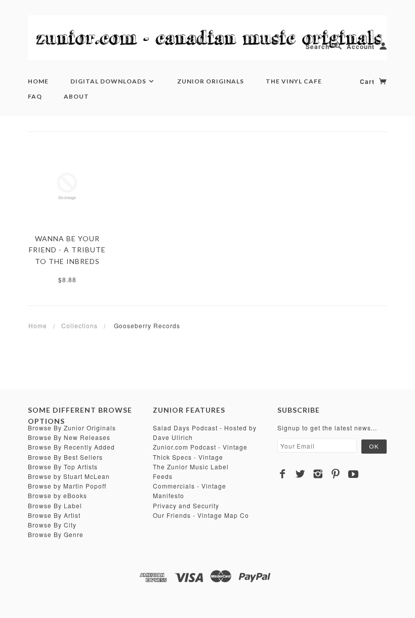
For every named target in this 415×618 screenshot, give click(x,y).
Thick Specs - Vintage (188, 457)
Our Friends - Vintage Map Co (201, 515)
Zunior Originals (210, 81)
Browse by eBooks (57, 495)
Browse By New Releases (69, 437)
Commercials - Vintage (189, 485)
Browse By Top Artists (63, 466)
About (76, 96)
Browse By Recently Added (71, 447)
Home (38, 81)
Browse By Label (55, 505)
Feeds (163, 476)
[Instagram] (318, 474)
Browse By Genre (56, 534)
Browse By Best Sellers (65, 457)
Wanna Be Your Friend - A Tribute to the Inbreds (67, 250)
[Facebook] (282, 474)
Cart (368, 81)
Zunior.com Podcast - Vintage (200, 447)
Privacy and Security (186, 505)
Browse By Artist (54, 515)
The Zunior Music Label (191, 466)
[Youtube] (353, 474)
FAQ (35, 96)
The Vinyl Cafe (294, 81)
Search (317, 46)
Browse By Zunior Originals (72, 427)
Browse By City (52, 524)
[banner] (207, 37)
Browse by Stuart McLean (69, 476)
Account (361, 46)
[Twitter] (300, 474)
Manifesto (168, 495)
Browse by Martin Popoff (67, 485)
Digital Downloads (109, 81)
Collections (79, 325)
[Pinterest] (335, 474)
